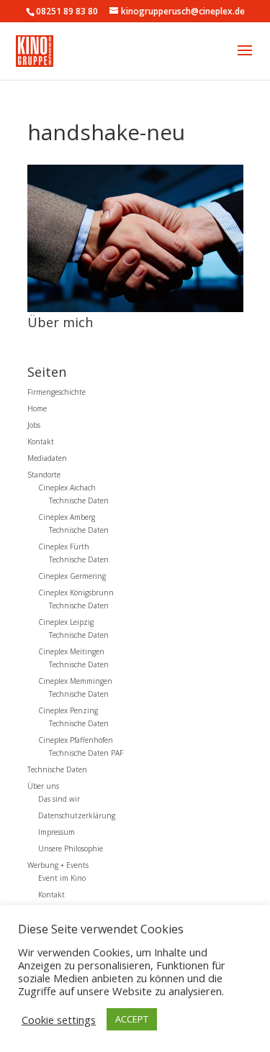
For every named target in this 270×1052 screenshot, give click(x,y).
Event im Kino (62, 878)
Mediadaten (47, 458)
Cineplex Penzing (68, 710)
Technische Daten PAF (86, 753)
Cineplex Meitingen (71, 651)
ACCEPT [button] (131, 1018)
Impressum (56, 832)
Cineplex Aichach (67, 487)
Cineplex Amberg (66, 517)
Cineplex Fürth (63, 546)
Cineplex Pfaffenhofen (75, 740)
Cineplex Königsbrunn (76, 592)
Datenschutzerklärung (76, 815)
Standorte (43, 475)
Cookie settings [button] (59, 1019)
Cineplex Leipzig (66, 622)
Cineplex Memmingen (75, 681)
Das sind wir (59, 799)
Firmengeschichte (56, 392)
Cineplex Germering (72, 576)
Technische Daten (79, 500)
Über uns (43, 786)
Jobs (33, 425)
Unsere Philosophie (70, 848)
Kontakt (40, 441)
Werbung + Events (58, 865)
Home (37, 408)
